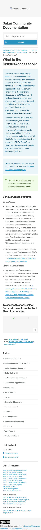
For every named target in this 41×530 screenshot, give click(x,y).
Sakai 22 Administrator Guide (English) (15, 478)
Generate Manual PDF (12, 457)
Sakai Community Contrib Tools (12, 491)
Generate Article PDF (11, 453)
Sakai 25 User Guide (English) (12, 472)
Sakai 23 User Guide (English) (12, 476)
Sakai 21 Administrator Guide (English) (15, 482)
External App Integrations (10, 489)
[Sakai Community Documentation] (19, 8)
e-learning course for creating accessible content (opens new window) (21, 288)
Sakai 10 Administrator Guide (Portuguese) (16, 500)
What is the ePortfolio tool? (18, 339)
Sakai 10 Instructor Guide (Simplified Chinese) (17, 510)
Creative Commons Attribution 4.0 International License (20, 527)
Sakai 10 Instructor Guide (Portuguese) (15, 497)
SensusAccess (22, 52)
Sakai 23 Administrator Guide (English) (15, 474)
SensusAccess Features (17, 196)
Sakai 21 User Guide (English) (12, 484)
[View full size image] (20, 324)
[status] (20, 112)
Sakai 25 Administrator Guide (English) (15, 470)
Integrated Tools (8, 513)
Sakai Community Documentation (15, 50)
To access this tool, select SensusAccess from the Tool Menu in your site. (20, 308)
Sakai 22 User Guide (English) (12, 480)
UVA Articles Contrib (9, 487)
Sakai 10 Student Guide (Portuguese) (14, 502)
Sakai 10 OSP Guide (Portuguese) (13, 504)
